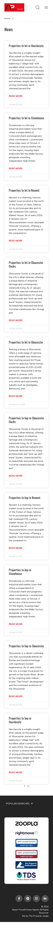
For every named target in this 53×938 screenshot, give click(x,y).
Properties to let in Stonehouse (26, 118)
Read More (16, 96)
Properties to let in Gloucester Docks (26, 264)
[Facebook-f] (19, 898)
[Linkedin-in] (45, 898)
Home (7, 18)
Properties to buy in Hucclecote (20, 720)
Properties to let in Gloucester (26, 342)
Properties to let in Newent (24, 190)
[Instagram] (36, 898)
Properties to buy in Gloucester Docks (26, 420)
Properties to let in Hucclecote (26, 45)
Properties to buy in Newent (24, 497)
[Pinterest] (27, 898)
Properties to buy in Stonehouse (20, 571)
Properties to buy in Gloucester (26, 646)
